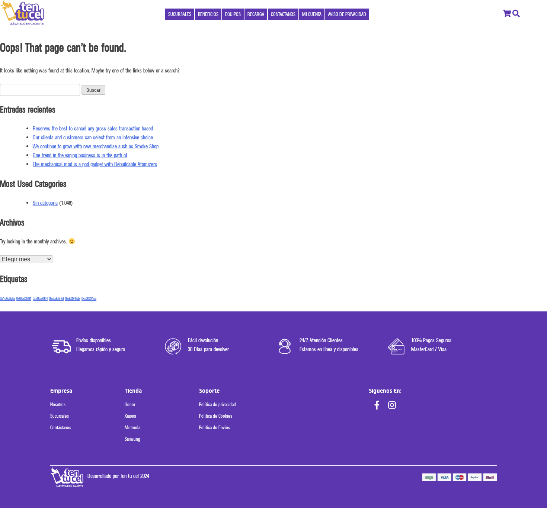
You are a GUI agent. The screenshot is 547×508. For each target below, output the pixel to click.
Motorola (132, 427)
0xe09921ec (88, 298)
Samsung (132, 439)
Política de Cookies (215, 416)
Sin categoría (45, 203)
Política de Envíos (214, 427)
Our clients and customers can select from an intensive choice (93, 137)
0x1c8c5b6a (7, 298)
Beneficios (208, 14)
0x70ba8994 (40, 298)
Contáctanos (60, 427)
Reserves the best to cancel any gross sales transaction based (93, 128)
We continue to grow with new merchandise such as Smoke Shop (96, 146)
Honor (130, 404)
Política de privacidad (217, 404)
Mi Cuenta (312, 14)
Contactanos (283, 14)
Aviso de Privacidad (347, 14)
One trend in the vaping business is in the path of (80, 155)
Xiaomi (130, 416)
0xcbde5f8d (56, 298)
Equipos (233, 14)
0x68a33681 (23, 298)
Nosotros (57, 404)
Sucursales (179, 14)
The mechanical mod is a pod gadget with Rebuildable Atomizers (95, 164)
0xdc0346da (72, 298)
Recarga (255, 14)
